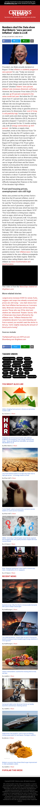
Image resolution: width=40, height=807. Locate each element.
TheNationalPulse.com (11, 337)
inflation (5, 373)
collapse (19, 358)
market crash (7, 362)
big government (8, 369)
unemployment (17, 362)
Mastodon (8, 41)
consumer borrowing (19, 376)
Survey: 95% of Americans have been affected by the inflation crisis (19, 315)
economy (27, 358)
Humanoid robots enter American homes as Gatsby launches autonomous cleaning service (18, 705)
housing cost (32, 376)
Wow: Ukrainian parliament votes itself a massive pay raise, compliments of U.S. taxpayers (18, 569)
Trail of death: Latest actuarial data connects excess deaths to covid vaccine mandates (18, 509)
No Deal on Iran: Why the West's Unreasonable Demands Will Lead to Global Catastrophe (19, 605)
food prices (28, 362)
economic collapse (9, 358)
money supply (28, 369)
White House (27, 365)
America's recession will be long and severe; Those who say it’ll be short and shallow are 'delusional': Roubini (18, 310)
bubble (21, 373)
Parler (17, 41)
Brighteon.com (20, 339)
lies (16, 369)
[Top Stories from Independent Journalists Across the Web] (20, 19)
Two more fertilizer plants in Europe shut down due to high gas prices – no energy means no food (18, 474)
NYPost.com (25, 337)
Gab (25, 41)
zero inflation (7, 376)
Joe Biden (13, 373)
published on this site (26, 796)
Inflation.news (25, 252)
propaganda (6, 365)
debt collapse (17, 365)
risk (20, 369)
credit (27, 373)
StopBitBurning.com (10, 3)
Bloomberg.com (8, 339)
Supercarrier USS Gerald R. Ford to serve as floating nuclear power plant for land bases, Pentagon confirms (19, 734)
